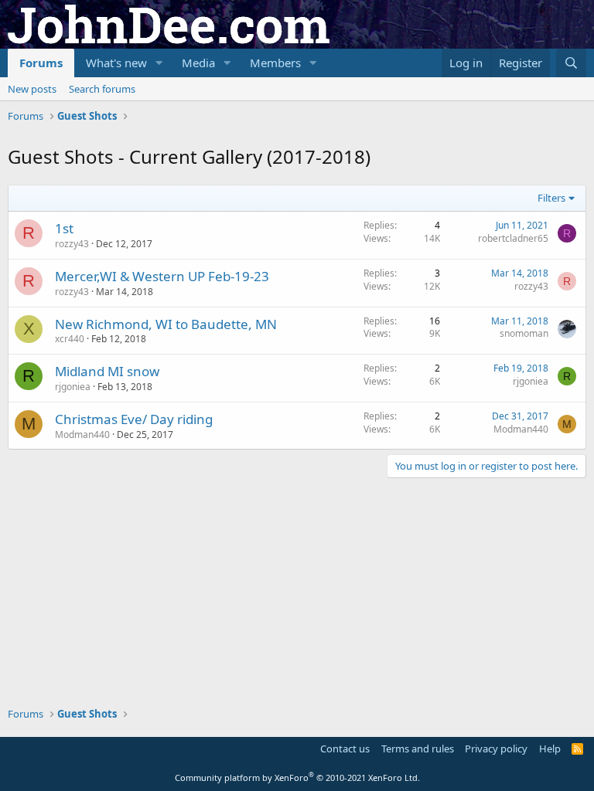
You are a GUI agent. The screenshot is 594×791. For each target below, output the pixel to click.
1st (64, 228)
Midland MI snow (107, 371)
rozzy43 (72, 243)
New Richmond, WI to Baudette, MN (166, 324)
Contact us (345, 748)
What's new (116, 62)
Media (198, 62)
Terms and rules (417, 748)
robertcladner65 (513, 238)
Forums (41, 62)
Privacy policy (496, 748)
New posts (32, 89)
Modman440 (82, 434)
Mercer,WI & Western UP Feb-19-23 (162, 276)
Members (275, 62)
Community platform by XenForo (297, 777)
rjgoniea (72, 386)
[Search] (571, 63)
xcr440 (69, 338)
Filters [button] (551, 198)
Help (550, 748)
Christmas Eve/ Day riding (134, 419)
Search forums (102, 89)
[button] (159, 63)
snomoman (524, 333)
